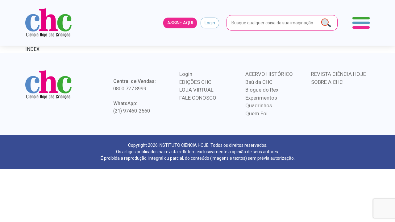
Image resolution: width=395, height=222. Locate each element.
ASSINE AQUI (180, 22)
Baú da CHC (258, 82)
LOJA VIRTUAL (196, 90)
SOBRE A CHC (327, 82)
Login (210, 22)
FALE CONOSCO (197, 98)
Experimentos (261, 98)
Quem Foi (256, 113)
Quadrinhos (258, 105)
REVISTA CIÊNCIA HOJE (338, 74)
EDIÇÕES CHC (195, 82)
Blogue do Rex (261, 90)
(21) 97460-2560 (131, 111)
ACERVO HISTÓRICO (269, 74)
